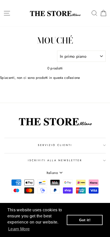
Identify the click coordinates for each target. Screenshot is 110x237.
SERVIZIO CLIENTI (55, 145)
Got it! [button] (85, 220)
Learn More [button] (19, 229)
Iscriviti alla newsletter (55, 160)
